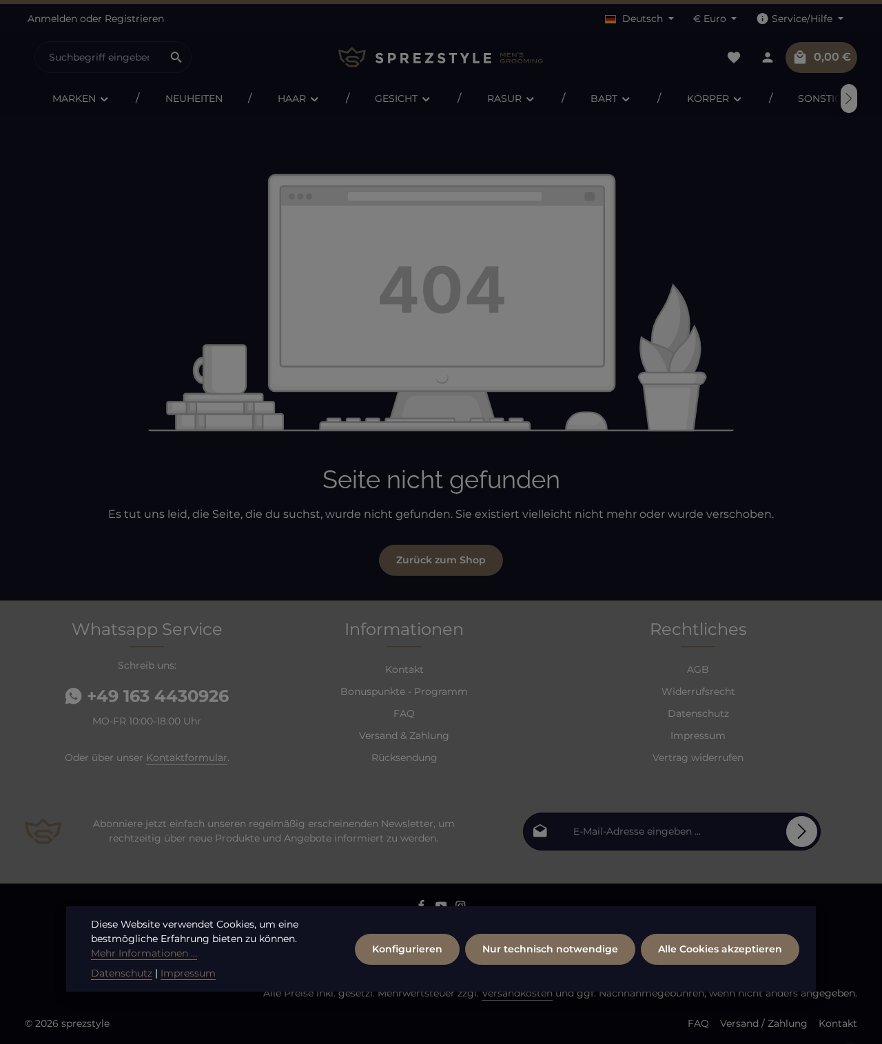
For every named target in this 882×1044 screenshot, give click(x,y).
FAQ (404, 713)
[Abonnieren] (801, 831)
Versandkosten (517, 993)
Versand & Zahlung (404, 735)
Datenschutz (698, 713)
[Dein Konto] (767, 57)
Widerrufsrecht (698, 691)
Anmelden (52, 18)
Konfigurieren (407, 949)
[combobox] (98, 57)
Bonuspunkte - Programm (404, 691)
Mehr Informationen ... (144, 953)
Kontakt (404, 669)
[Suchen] (177, 57)
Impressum (698, 735)
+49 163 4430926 (155, 696)
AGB (698, 669)
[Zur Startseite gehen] (441, 57)
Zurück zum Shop (441, 560)
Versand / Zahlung (764, 1023)
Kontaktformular (186, 757)
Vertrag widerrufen (698, 757)
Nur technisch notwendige (550, 949)
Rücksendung (404, 757)
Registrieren (134, 18)
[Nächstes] (849, 98)
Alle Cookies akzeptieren (720, 949)
